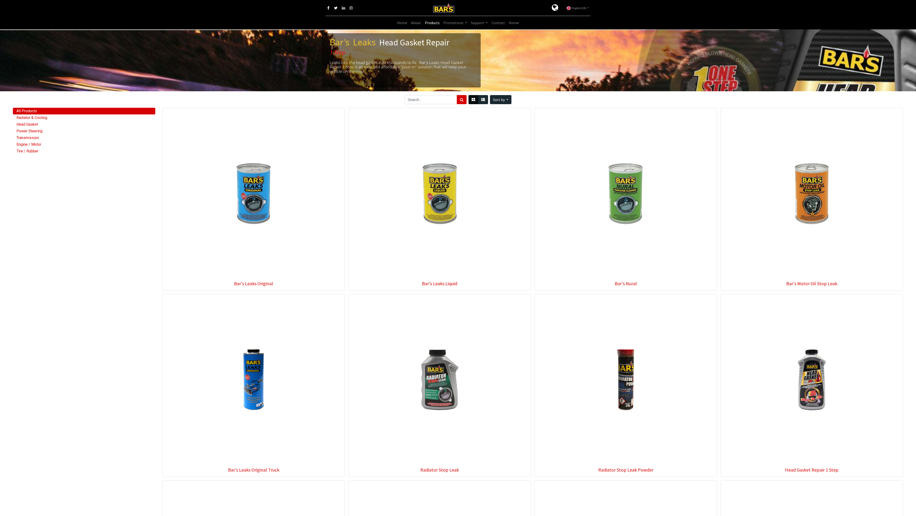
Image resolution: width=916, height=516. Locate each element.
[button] (500, 99)
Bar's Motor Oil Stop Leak (811, 283)
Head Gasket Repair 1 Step (811, 470)
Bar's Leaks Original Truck (253, 470)
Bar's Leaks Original (253, 283)
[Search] (462, 99)
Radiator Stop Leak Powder (625, 470)
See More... (343, 80)
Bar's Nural (626, 283)
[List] (483, 99)
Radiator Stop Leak (439, 470)
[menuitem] (402, 22)
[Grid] (473, 99)
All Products (26, 111)
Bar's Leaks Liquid (439, 283)
